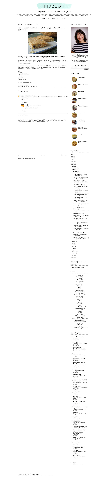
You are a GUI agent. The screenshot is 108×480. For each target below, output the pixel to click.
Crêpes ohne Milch (81, 77)
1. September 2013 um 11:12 (29, 95)
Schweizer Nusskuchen (82, 98)
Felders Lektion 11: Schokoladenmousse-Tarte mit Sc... (81, 192)
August (73, 241)
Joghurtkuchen (81, 91)
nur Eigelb (79, 323)
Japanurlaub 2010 (79, 291)
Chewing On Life (76, 391)
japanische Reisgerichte (79, 321)
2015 (72, 161)
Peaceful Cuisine (76, 386)
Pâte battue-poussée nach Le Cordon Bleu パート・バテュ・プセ (80, 204)
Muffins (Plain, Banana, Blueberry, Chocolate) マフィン (80, 175)
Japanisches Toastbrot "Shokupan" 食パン (82, 121)
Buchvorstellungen (72, 16)
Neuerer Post (21, 156)
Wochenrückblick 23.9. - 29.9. (79, 172)
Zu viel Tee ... (76, 231)
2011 (72, 257)
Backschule (79, 275)
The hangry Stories (77, 347)
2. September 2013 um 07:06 (34, 105)
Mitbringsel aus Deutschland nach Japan (83, 106)
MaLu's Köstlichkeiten (77, 354)
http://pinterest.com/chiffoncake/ (78, 267)
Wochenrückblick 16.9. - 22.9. (79, 180)
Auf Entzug (80, 134)
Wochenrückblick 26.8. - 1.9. (79, 232)
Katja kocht (75, 416)
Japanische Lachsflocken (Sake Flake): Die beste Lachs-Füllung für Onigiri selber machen (79, 349)
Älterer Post (64, 156)
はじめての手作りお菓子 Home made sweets (29, 86)
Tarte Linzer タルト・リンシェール (80, 218)
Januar (73, 253)
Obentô (79, 302)
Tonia (22, 95)
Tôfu (79, 312)
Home (21, 16)
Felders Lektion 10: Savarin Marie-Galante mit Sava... (80, 195)
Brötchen (79, 279)
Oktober (74, 169)
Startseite (43, 156)
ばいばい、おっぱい (76, 438)
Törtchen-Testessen (79, 315)
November (74, 167)
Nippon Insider (76, 369)
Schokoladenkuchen (79, 308)
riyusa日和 (75, 342)
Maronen (79, 299)
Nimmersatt (75, 412)
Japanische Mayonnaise (82, 84)
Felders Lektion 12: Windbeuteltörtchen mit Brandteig (80, 190)
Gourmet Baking (76, 455)
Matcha (79, 300)
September (74, 171)
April (73, 248)
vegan (79, 326)
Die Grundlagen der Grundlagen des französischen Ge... (80, 226)
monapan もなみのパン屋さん (79, 358)
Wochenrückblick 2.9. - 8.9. (78, 213)
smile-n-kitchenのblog (77, 441)
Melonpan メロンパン (82, 112)
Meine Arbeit (84, 16)
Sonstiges (79, 309)
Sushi (79, 311)
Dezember (74, 166)
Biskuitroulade (79, 276)
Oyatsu (78, 303)
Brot (79, 278)
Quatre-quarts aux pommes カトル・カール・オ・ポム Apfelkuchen (80, 201)
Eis (79, 287)
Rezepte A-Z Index (41, 16)
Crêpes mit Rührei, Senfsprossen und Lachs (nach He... (80, 216)
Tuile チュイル (76, 209)
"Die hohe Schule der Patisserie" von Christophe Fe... (80, 182)
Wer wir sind (29, 16)
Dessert (79, 285)
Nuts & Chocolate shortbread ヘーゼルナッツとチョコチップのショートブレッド (81, 238)
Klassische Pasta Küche (79, 294)
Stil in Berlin (75, 396)
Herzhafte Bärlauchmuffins (78, 447)
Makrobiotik (79, 297)
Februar (74, 251)
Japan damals (79, 290)
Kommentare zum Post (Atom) (29, 158)
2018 (72, 156)
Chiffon (79, 282)
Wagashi (79, 317)
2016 (72, 159)
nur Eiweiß (79, 324)
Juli (73, 243)
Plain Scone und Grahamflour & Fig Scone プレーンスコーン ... (80, 178)
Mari (26, 105)
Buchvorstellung (79, 281)
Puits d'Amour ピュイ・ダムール (79, 184)
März (73, 250)
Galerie (79, 288)
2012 (72, 255)
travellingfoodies (76, 421)
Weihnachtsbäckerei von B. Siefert (79, 318)
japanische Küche (79, 320)
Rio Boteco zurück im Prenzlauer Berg (80, 413)
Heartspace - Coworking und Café (79, 409)
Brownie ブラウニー (77, 205)
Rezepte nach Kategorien (56, 16)
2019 (72, 154)
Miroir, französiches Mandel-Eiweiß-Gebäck (82, 128)
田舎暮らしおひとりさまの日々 (79, 437)
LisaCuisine (75, 450)
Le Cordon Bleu (79, 296)
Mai (73, 246)
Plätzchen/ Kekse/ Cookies (79, 306)
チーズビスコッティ (76, 359)
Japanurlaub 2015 (79, 293)
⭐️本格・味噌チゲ (76, 403)
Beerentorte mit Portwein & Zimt (78, 355)
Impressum (45, 18)
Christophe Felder (78, 284)
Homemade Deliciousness (78, 446)
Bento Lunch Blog (77, 374)
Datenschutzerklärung (58, 18)
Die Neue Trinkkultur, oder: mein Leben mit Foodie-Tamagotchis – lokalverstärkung (80, 427)
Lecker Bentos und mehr (78, 336)
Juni (73, 244)
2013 (72, 164)
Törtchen (79, 314)
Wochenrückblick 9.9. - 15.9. (79, 207)
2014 (72, 163)
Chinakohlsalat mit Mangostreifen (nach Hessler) (80, 235)
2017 (72, 157)
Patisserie (79, 305)
